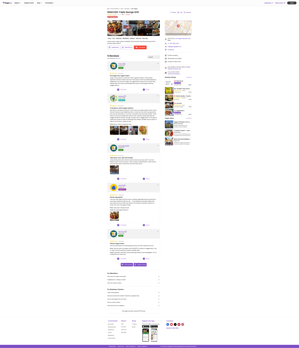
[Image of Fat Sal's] (169, 105)
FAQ (122, 324)
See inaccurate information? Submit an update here (123, 296)
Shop (38, 3)
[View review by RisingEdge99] (113, 148)
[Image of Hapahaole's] (169, 112)
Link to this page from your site (116, 299)
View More (189, 77)
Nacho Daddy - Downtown (184, 96)
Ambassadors (112, 327)
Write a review (177, 83)
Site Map (123, 332)
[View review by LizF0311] (113, 187)
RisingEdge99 (122, 146)
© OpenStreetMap (180, 34)
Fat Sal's (179, 103)
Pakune (120, 64)
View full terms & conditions (115, 305)
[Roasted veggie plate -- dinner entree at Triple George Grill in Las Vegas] (114, 216)
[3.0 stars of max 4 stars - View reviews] (110, 14)
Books (133, 327)
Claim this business (113, 292)
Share (174, 12)
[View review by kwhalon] (113, 98)
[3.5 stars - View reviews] (177, 90)
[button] (178, 26)
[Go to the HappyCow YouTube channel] (171, 324)
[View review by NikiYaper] (113, 234)
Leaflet (167, 34)
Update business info (174, 69)
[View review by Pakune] (113, 66)
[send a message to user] (125, 64)
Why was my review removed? (116, 276)
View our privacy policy (114, 283)
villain (188, 67)
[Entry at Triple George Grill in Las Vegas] (114, 130)
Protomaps (172, 34)
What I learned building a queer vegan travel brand (190, 139)
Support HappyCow (142, 346)
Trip (181, 12)
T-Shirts (134, 324)
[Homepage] (7, 3)
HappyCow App (148, 321)
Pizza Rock (179, 81)
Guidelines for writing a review (116, 280)
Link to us (123, 329)
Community (49, 3)
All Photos (153, 34)
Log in (292, 3)
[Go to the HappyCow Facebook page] (167, 324)
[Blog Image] (169, 124)
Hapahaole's (180, 111)
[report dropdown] (158, 63)
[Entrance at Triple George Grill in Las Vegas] (133, 130)
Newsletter (111, 335)
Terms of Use (121, 346)
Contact (123, 327)
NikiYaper (118, 58)
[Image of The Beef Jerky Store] (169, 90)
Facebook (171, 50)
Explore (17, 3)
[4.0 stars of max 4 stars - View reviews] (177, 97)
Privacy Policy (112, 346)
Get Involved (111, 338)
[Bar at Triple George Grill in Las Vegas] (124, 130)
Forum (110, 332)
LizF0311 (120, 185)
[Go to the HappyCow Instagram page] (182, 324)
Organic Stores (29, 3)
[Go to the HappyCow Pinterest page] (179, 324)
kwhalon (121, 96)
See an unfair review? (113, 302)
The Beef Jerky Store (183, 89)
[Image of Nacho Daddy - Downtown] (169, 98)
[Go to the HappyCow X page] (175, 324)
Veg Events (111, 330)
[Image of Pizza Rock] (169, 83)
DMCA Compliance (130, 346)
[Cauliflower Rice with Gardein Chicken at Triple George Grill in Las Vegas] (143, 130)
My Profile (111, 324)
